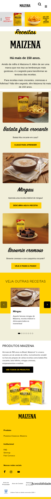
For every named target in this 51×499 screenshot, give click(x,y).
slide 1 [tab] (19, 333)
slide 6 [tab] (30, 333)
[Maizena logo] (27, 422)
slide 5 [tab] (28, 333)
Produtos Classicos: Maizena (15, 436)
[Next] (47, 304)
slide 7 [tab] (32, 333)
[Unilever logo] (6, 492)
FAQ (5, 449)
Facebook (5, 471)
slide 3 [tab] (24, 333)
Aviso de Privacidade (6, 484)
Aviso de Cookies (17, 484)
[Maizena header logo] (25, 9)
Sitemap (7, 452)
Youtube (18, 472)
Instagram (11, 472)
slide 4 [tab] (26, 333)
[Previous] (3, 304)
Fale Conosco (9, 455)
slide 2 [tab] (21, 333)
